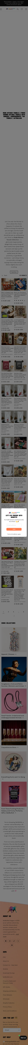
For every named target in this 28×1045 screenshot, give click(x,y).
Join (14, 529)
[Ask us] (23, 1038)
